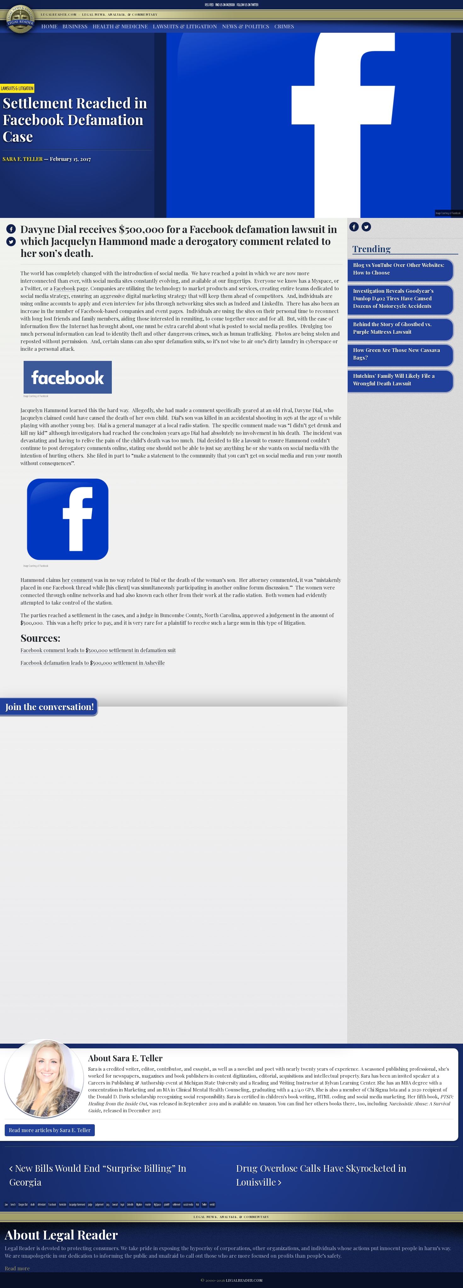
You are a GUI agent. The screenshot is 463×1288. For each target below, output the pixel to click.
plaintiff (166, 1204)
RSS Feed (209, 5)
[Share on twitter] (10, 241)
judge (90, 1204)
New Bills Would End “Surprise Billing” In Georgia (97, 1175)
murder (148, 1204)
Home (49, 26)
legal (122, 1204)
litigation (139, 1204)
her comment (77, 580)
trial (197, 1204)
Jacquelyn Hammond (77, 1204)
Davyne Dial (23, 1204)
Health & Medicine (120, 26)
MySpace (157, 1204)
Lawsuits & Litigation (185, 26)
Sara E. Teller (23, 159)
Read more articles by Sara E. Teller (50, 1130)
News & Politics (245, 26)
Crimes (284, 26)
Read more (17, 1268)
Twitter (247, 5)
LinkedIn (130, 1204)
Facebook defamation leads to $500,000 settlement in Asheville (92, 662)
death (33, 1204)
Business (75, 26)
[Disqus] (174, 799)
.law (6, 1204)
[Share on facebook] (10, 229)
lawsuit (114, 1204)
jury (107, 1204)
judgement (99, 1204)
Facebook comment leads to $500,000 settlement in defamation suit (98, 650)
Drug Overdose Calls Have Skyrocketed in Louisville (321, 1175)
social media (188, 1204)
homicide (62, 1204)
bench (13, 1204)
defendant (41, 1204)
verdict (212, 1204)
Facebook (225, 5)
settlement (176, 1204)
